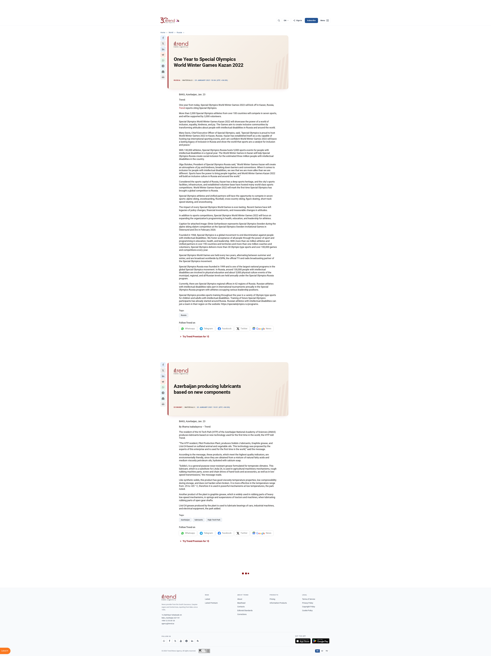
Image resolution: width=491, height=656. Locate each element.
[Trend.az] (169, 20)
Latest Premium (211, 603)
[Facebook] (169, 641)
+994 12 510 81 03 (168, 621)
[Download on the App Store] (303, 640)
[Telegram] (186, 641)
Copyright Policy (308, 607)
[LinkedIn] (192, 641)
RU (327, 651)
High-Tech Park (214, 520)
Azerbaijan (185, 520)
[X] (175, 641)
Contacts (241, 607)
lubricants (199, 520)
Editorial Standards (245, 610)
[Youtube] (180, 641)
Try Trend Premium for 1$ (195, 336)
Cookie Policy (307, 610)
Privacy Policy (307, 603)
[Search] (278, 20)
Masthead (241, 603)
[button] (163, 38)
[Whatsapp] (164, 641)
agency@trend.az (168, 624)
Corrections (242, 614)
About (239, 599)
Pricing (272, 599)
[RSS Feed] (197, 641)
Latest (207, 599)
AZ (322, 651)
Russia (183, 315)
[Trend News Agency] (169, 597)
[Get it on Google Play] (320, 640)
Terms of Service (308, 599)
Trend (182, 108)
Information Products (278, 603)
